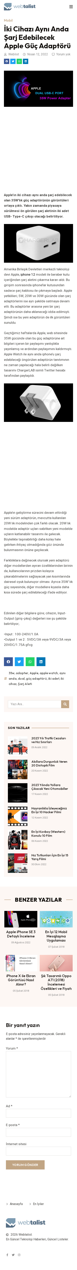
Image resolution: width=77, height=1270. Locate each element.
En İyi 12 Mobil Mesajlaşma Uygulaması (56, 936)
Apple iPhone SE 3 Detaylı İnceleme (21, 934)
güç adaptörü (36, 678)
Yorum (12, 1048)
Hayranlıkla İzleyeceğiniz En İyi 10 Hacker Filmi (49, 810)
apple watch (49, 673)
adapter (22, 673)
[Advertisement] (38, 152)
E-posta (13, 1125)
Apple (34, 673)
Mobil (8, 20)
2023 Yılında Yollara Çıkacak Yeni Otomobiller (49, 787)
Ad (9, 1106)
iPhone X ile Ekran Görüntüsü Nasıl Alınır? (21, 980)
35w (11, 673)
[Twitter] (13, 1255)
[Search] (65, 704)
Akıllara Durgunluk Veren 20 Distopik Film (49, 763)
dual (21, 678)
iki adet (53, 678)
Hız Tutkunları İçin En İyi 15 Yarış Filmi (49, 857)
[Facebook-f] (7, 1255)
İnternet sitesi (16, 1143)
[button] (6, 61)
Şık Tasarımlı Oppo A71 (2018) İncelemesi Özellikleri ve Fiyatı (56, 982)
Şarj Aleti (25, 684)
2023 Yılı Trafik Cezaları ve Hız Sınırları (48, 740)
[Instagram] (19, 1255)
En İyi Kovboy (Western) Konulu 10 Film (48, 833)
